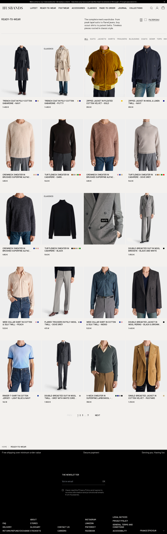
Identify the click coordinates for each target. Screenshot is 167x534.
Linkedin (89, 523)
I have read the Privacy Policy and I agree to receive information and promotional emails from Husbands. (84, 492)
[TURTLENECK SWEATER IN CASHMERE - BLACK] (62, 227)
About (33, 519)
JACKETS (102, 39)
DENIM (152, 39)
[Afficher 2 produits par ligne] (145, 20)
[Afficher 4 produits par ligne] (141, 20)
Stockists (35, 531)
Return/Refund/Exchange (15, 531)
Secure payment (91, 452)
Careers (62, 531)
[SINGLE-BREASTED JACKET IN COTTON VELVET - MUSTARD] (146, 374)
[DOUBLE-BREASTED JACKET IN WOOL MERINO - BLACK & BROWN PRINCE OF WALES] (146, 301)
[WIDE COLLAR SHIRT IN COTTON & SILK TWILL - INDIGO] (104, 301)
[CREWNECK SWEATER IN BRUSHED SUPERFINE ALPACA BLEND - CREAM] (20, 153)
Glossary (35, 527)
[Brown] (72, 174)
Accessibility (120, 531)
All (86, 39)
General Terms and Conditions (123, 525)
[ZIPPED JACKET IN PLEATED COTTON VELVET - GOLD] (104, 79)
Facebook (90, 531)
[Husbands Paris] (12, 8)
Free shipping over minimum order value (21, 452)
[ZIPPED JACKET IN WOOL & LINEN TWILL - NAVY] (146, 79)
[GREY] (74, 174)
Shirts (111, 39)
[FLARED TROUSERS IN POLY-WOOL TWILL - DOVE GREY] (62, 301)
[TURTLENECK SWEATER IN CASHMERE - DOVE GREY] (146, 153)
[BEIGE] (38, 101)
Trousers (122, 39)
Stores (34, 523)
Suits (93, 39)
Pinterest (90, 527)
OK (103, 481)
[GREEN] (78, 174)
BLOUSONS (134, 39)
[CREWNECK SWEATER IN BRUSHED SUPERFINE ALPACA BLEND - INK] (20, 227)
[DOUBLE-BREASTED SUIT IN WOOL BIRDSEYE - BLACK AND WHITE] (146, 227)
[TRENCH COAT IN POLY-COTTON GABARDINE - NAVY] (20, 79)
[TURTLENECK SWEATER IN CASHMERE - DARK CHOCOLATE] (62, 153)
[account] (157, 8)
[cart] (163, 8)
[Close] (164, 1)
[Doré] (121, 101)
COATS (144, 39)
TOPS (159, 39)
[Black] (72, 248)
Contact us (64, 527)
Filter (154, 19)
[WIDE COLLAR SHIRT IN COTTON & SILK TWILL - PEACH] (20, 301)
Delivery (7, 527)
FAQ (4, 523)
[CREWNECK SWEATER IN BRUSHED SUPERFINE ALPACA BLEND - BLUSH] (104, 153)
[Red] (80, 174)
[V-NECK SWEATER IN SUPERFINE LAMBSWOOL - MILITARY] (104, 374)
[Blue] (38, 174)
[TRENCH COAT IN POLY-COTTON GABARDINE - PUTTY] (62, 79)
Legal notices (120, 517)
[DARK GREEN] (116, 395)
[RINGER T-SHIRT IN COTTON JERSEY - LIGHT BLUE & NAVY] (20, 374)
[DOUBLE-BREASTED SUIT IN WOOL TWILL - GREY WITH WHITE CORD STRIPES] (62, 374)
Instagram (90, 519)
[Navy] (36, 101)
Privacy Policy (120, 521)
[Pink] (36, 174)
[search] (151, 8)
